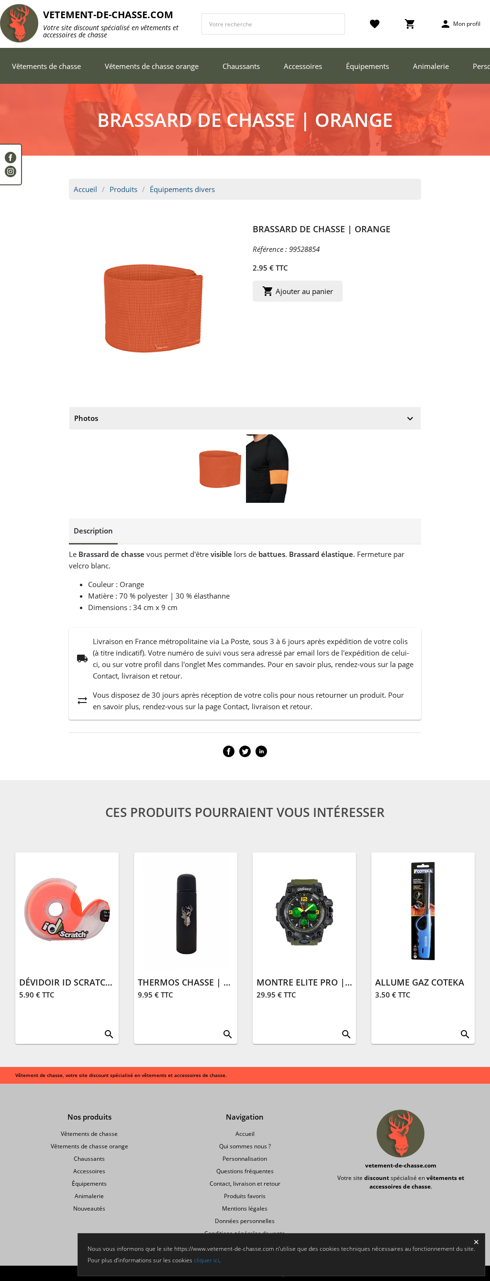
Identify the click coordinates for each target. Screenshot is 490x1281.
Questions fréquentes (245, 1171)
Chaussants (241, 66)
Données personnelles (245, 1221)
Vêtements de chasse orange (152, 66)
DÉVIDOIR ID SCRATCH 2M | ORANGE (96, 982)
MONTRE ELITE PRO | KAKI (312, 982)
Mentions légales (244, 1208)
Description (93, 530)
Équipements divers (182, 189)
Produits (123, 189)
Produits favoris (245, 1196)
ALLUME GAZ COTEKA (419, 982)
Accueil (85, 189)
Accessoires (303, 66)
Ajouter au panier (297, 291)
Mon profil (460, 24)
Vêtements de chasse (46, 66)
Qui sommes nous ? (245, 1146)
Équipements (367, 66)
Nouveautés (89, 1208)
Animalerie (431, 66)
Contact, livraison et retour (245, 1183)
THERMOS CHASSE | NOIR (191, 982)
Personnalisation (245, 1159)
